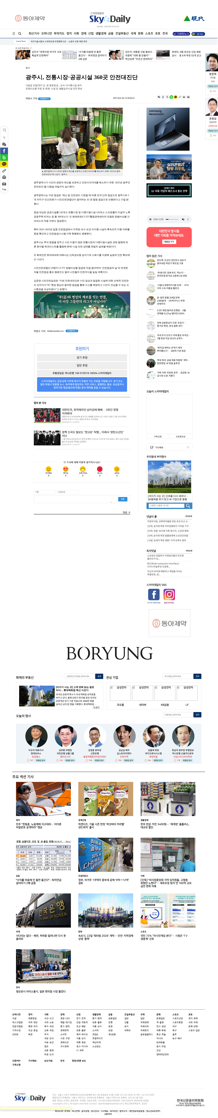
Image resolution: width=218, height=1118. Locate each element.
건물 (126, 1022)
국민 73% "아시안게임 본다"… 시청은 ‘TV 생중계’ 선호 (164, 937)
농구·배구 (177, 1038)
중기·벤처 (97, 1018)
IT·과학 (80, 1050)
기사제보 (158, 448)
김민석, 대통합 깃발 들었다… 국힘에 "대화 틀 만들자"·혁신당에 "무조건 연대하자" (93, 55)
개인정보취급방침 (136, 1111)
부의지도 (59, 33)
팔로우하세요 (169, 603)
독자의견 (114, 1111)
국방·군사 (49, 1038)
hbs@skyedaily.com (55, 331)
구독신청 (158, 437)
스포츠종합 (177, 1022)
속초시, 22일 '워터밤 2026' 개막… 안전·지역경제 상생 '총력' (105, 937)
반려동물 (160, 1042)
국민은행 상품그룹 (65, 753)
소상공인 (96, 1046)
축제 (163, 1030)
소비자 (63, 1034)
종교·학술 (161, 1034)
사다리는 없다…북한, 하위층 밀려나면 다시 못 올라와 (41, 937)
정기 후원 (82, 357)
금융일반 (112, 1018)
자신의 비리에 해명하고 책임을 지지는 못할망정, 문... (164, 573)
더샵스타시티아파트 (183, 757)
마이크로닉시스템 (153, 753)
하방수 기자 (37, 98)
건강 (158, 1050)
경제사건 (64, 1042)
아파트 (127, 1030)
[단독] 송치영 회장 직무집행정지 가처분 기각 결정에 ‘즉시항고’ (169, 526)
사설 (14, 1018)
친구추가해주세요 (153, 603)
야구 (174, 1026)
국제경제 (144, 1022)
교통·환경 (49, 1050)
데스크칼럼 (17, 1022)
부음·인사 (49, 1054)
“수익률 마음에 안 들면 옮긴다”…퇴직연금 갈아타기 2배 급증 (46, 55)
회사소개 (59, 1111)
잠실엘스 (36, 757)
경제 (83, 33)
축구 (174, 1030)
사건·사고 (49, 1018)
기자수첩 (16, 1030)
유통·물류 (81, 1030)
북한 (30, 1034)
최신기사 (34, 33)
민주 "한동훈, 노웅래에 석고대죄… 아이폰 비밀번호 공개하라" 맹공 (186, 55)
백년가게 (96, 1042)
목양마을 (153, 757)
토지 (126, 1026)
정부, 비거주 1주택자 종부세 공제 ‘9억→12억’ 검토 (103, 881)
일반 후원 (82, 365)
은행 (110, 1022)
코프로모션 (180, 437)
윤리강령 (85, 1111)
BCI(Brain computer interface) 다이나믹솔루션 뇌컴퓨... (163, 565)
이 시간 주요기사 (22, 48)
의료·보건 (49, 1042)
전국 (62, 1061)
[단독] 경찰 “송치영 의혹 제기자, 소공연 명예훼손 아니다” (169, 531)
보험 (110, 1030)
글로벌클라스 (146, 1034)
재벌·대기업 (66, 1022)
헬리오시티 (65, 757)
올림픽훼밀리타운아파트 (94, 757)
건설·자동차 (82, 1022)
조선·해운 (81, 1026)
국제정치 (144, 1030)
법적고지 (123, 1111)
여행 (158, 1030)
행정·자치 (33, 1026)
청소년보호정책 (153, 1111)
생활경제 (101, 33)
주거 (46, 1034)
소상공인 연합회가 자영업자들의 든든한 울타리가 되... (165, 557)
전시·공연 (161, 1026)
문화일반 (160, 1018)
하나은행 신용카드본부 (183, 753)
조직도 (67, 1111)
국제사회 (144, 1026)
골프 (174, 1034)
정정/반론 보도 (79, 1061)
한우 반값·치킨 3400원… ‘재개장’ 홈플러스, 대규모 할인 (165, 826)
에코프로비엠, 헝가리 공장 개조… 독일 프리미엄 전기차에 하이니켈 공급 (62, 42)
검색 (99, 676)
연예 (196, 1026)
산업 (91, 33)
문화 (140, 33)
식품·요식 (81, 1038)
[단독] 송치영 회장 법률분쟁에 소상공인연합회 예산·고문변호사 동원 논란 (169, 536)
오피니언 (46, 33)
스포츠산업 (177, 1018)
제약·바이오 (82, 1034)
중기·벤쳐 (65, 1026)
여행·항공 (81, 1042)
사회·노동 (49, 1022)
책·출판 (160, 1022)
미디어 (159, 1038)
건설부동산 (122, 33)
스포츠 (149, 33)
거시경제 (64, 1046)
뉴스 (28, 68)
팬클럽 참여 (40, 760)
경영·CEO (65, 1018)
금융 (110, 33)
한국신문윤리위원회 (190, 1100)
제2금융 (112, 1034)
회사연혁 (76, 1111)
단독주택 (124, 757)
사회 (76, 33)
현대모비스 (36, 753)
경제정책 (64, 1030)
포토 (157, 33)
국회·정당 (33, 1022)
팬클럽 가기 (169, 242)
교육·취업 (49, 1030)
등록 (122, 499)
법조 (46, 1046)
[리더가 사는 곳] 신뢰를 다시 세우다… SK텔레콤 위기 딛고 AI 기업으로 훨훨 (168, 497)
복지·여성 (49, 1026)
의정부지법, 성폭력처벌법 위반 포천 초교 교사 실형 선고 (169, 521)
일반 (126, 1018)
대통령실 (32, 1018)
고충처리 (108, 1114)
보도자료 (48, 1061)
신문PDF (16, 1061)
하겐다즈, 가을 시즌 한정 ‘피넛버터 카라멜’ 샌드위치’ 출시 (101, 826)
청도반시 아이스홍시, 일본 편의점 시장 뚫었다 (41, 991)
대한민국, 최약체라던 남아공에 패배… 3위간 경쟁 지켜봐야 (90, 412)
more (189, 516)
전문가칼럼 (17, 1026)
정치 (69, 33)
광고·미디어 (82, 1046)
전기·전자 (81, 1018)
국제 (133, 33)
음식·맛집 (161, 1046)
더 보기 (96, 707)
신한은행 (95, 753)
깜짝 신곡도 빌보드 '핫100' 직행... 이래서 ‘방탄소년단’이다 (93, 434)
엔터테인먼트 (162, 1054)
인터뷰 (15, 1034)
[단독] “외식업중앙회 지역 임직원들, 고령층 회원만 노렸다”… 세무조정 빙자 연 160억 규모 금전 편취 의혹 (166, 882)
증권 (110, 1026)
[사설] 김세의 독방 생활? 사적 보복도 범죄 (166, 540)
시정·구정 (65, 1038)
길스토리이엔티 (124, 753)
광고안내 (95, 1111)
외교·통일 (33, 1030)
